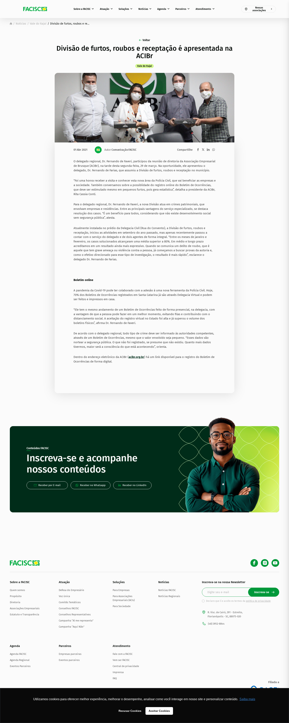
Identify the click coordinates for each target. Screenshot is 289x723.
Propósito (16, 596)
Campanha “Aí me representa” (76, 620)
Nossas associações (259, 9)
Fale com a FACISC (123, 654)
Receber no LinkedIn (134, 485)
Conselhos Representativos (75, 614)
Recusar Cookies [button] (130, 710)
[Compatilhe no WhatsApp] (213, 149)
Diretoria (15, 602)
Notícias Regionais (169, 596)
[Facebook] (254, 563)
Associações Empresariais (25, 608)
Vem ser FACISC (121, 660)
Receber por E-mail (49, 485)
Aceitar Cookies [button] (159, 710)
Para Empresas (121, 590)
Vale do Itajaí (38, 23)
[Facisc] (35, 9)
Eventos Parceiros (20, 666)
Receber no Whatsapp (93, 485)
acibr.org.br (136, 357)
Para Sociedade (122, 606)
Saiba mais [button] (247, 699)
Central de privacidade (126, 666)
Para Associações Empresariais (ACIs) (124, 598)
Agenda (161, 9)
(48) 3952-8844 (216, 623)
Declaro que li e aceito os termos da (238, 601)
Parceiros (180, 9)
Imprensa (118, 672)
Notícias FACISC (167, 590)
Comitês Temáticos (70, 602)
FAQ (115, 678)
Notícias (143, 9)
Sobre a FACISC (82, 9)
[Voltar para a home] (11, 23)
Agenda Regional (19, 660)
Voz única (64, 596)
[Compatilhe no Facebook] (198, 149)
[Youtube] (275, 563)
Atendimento (203, 9)
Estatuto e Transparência (24, 614)
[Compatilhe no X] (203, 149)
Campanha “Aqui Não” (71, 626)
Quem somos (17, 590)
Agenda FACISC (18, 654)
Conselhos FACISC (69, 608)
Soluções (124, 9)
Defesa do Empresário (71, 590)
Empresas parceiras (70, 654)
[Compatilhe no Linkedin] (208, 149)
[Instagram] (265, 563)
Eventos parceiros (69, 660)
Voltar (146, 40)
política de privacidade (258, 601)
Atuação (104, 9)
